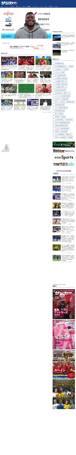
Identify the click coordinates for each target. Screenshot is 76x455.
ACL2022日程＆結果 (59, 110)
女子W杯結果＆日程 (59, 104)
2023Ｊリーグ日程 (59, 102)
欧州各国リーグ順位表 (60, 116)
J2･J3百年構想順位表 (60, 66)
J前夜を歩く (69, 134)
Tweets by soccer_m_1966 (59, 284)
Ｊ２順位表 (57, 69)
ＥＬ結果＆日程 (68, 119)
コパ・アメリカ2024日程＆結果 (62, 96)
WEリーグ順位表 (59, 113)
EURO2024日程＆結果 (60, 90)
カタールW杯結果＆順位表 (61, 107)
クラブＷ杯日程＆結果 (60, 75)
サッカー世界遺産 (59, 134)
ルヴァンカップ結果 (59, 72)
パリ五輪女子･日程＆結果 (61, 84)
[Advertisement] (26, 128)
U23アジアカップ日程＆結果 (61, 99)
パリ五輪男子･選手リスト (61, 81)
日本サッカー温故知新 (60, 137)
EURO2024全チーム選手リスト (62, 93)
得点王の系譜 (64, 131)
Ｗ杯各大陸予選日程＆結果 (61, 125)
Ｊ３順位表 (65, 69)
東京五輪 (70, 137)
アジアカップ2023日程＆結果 (62, 128)
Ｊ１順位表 (70, 66)
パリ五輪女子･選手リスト (61, 87)
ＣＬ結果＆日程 (58, 119)
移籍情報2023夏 (70, 102)
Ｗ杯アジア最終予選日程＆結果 (62, 122)
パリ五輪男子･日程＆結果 (61, 78)
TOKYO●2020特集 (63, 171)
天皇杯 (56, 131)
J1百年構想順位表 (59, 63)
